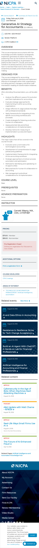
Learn (8, 7)
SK (17, 42)
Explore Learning (17, 7)
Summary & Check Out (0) (28, 16)
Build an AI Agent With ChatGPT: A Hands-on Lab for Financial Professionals (19, 349)
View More (24, 301)
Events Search (8, 16)
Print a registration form (11, 266)
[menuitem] (8, 472)
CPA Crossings (8, 278)
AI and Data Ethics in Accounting (19, 315)
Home (2, 7)
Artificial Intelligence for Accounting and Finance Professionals (15, 368)
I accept (32, 535)
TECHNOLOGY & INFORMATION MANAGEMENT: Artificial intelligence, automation (19, 292)
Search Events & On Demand (9, 9)
